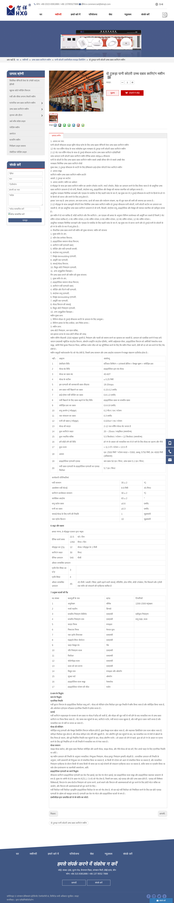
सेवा (92, 853)
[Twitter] (159, 896)
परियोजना (74, 853)
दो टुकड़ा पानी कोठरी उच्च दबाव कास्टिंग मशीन (69, 823)
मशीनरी (33, 853)
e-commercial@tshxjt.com (98, 4)
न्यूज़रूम (108, 853)
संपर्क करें (127, 853)
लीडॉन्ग (30, 900)
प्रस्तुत (25, 220)
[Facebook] (149, 896)
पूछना (113, 93)
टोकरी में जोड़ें (134, 93)
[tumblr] (164, 896)
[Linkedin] (154, 896)
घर (17, 853)
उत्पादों (74, 882)
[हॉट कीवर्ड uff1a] (164, 14)
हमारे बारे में (53, 853)
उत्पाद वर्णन (56, 135)
